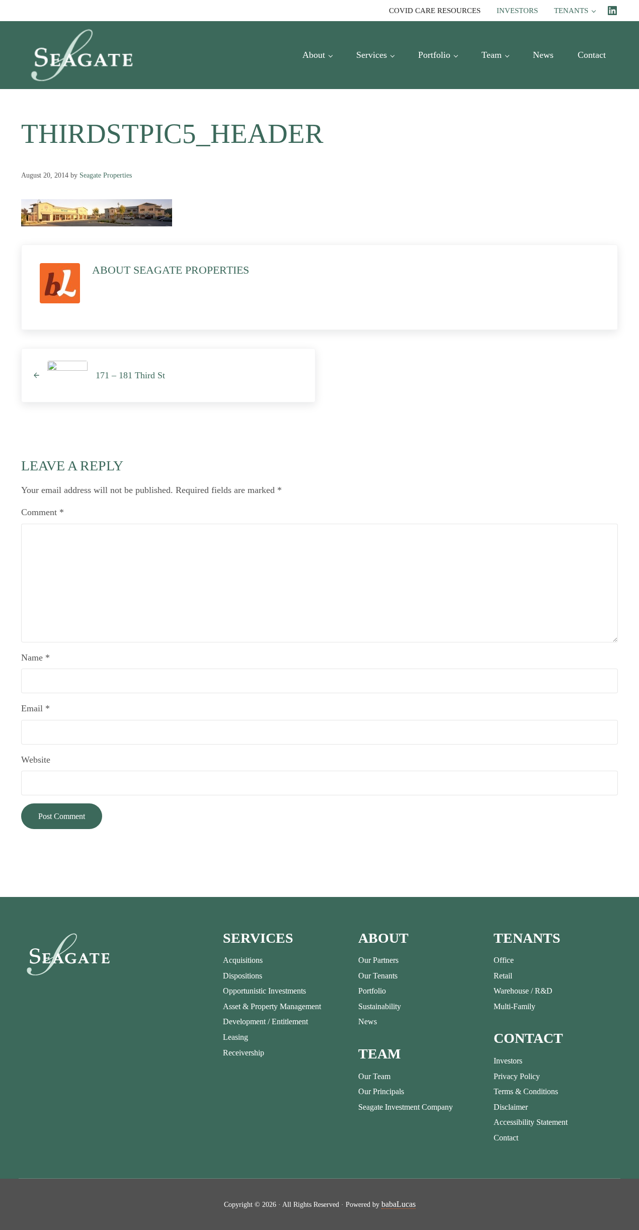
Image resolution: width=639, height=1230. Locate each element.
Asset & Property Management (272, 1006)
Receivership (243, 1052)
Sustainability (379, 1006)
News (367, 1021)
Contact (506, 1137)
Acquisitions (243, 960)
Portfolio (372, 991)
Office (504, 960)
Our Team (374, 1076)
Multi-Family (514, 1006)
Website (35, 760)
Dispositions (242, 975)
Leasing (235, 1037)
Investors (508, 1060)
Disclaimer (511, 1107)
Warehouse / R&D (523, 991)
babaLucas (398, 1204)
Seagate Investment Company (405, 1107)
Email (35, 708)
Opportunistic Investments (264, 991)
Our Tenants (377, 975)
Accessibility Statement (531, 1122)
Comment (42, 512)
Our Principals (381, 1091)
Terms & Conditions (526, 1091)
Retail (503, 975)
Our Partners (378, 960)
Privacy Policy (517, 1076)
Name (35, 657)
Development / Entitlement (265, 1021)
